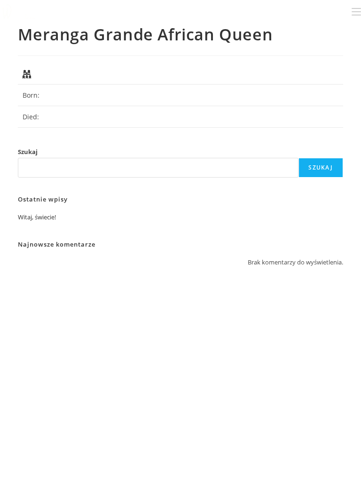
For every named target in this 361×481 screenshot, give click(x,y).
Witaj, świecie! (37, 217)
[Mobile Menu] (356, 12)
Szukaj (28, 151)
